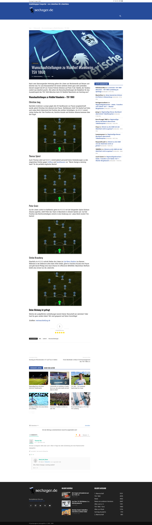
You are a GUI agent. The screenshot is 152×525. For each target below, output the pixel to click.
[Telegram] (57, 349)
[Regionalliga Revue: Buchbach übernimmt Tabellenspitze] (38, 378)
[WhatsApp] (49, 349)
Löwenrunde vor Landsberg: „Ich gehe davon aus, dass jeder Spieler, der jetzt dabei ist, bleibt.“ (59, 388)
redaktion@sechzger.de (37, 501)
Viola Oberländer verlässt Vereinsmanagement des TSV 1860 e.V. (76, 360)
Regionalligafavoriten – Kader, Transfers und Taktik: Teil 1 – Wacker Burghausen (109, 106)
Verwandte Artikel (36, 368)
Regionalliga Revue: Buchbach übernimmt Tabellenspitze (107, 121)
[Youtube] (122, 1)
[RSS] (45, 505)
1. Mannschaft (36, 28)
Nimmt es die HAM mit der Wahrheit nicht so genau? (108, 144)
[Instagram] (116, 1)
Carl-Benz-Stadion (70, 261)
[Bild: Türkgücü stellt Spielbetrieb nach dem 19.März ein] (66, 495)
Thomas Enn (38, 440)
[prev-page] (30, 412)
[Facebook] (114, 1)
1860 (40, 338)
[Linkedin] (53, 349)
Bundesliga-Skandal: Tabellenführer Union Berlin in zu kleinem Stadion (80, 511)
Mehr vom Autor (49, 368)
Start (30, 28)
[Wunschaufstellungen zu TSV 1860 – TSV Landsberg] (80, 398)
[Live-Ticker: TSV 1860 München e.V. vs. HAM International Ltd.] (66, 504)
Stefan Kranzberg (38, 76)
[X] (118, 1)
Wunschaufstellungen (53, 338)
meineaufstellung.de (43, 320)
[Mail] (40, 505)
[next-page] (33, 412)
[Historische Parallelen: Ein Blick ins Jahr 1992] (59, 398)
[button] (120, 16)
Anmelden (87, 425)
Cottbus (50, 162)
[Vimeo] (120, 1)
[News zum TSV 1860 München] (41, 10)
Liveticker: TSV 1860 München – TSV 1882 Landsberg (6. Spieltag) (108, 89)
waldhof (45, 338)
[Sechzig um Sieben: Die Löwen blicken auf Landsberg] (38, 398)
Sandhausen (61, 162)
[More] (62, 349)
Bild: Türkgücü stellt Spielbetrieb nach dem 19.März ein (80, 494)
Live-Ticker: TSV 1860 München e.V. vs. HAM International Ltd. (80, 502)
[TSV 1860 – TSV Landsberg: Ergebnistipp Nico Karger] (80, 378)
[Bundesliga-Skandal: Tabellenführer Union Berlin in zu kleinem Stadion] (66, 512)
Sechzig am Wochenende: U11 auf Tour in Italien (43, 360)
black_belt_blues (43, 459)
